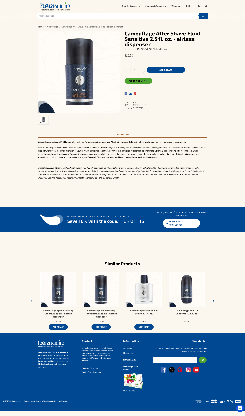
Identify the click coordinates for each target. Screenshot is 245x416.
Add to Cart (58, 327)
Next (213, 301)
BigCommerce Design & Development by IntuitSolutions (46, 401)
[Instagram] (188, 370)
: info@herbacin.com (91, 372)
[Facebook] (126, 94)
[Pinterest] (135, 94)
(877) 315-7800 (90, 368)
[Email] (130, 94)
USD (188, 6)
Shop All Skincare (130, 6)
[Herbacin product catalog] (133, 381)
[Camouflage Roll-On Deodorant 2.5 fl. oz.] (186, 289)
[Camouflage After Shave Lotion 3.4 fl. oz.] (143, 289)
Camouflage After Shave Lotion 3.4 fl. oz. (144, 312)
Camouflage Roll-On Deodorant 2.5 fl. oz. (187, 312)
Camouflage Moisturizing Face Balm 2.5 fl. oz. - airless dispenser (101, 313)
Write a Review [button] (160, 49)
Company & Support (154, 6)
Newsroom (128, 353)
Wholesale (177, 6)
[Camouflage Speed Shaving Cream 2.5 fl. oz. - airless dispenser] (58, 289)
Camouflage (138, 108)
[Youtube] (196, 370)
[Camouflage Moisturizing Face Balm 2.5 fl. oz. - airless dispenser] (101, 289)
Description (122, 134)
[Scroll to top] (5, 410)
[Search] (203, 16)
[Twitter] (172, 370)
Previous (31, 301)
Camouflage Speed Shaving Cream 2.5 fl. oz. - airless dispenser (58, 313)
